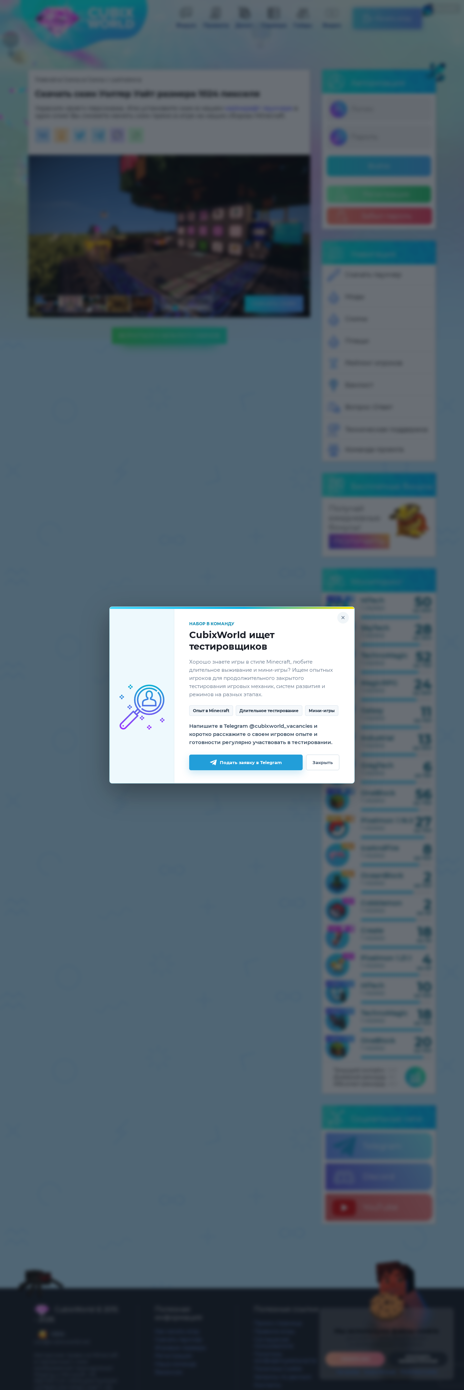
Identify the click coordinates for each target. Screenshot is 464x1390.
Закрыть (323, 762)
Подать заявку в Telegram (251, 762)
